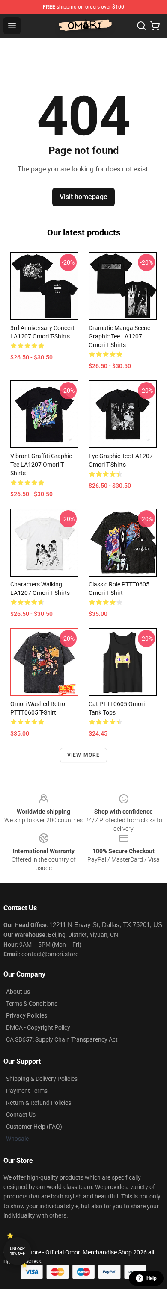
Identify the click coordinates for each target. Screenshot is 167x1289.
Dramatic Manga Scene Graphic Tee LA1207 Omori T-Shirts (119, 336)
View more (83, 755)
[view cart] (155, 26)
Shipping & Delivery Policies (42, 1078)
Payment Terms (27, 1090)
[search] (141, 26)
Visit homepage (83, 197)
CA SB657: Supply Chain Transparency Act (62, 1039)
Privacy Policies (26, 1015)
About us (18, 991)
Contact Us (21, 1114)
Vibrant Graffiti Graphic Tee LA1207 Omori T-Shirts (41, 465)
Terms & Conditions (31, 1003)
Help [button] (151, 1278)
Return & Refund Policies (38, 1102)
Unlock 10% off (17, 1251)
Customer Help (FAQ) (34, 1126)
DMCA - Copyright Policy (38, 1027)
